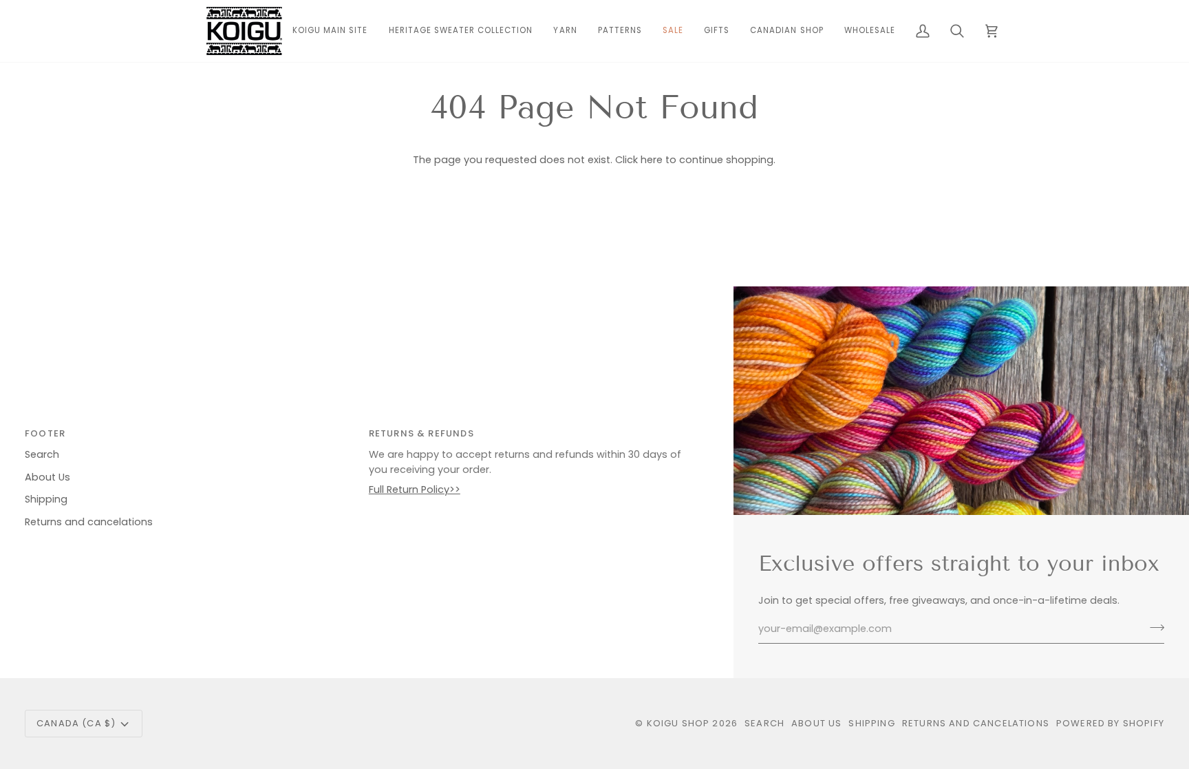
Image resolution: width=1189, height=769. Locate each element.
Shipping (46, 499)
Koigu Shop (678, 723)
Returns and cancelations (89, 522)
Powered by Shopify (1110, 723)
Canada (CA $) (76, 723)
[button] (565, 31)
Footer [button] (45, 433)
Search (42, 454)
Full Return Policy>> (414, 489)
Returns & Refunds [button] (421, 433)
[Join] (1153, 627)
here (652, 160)
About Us (47, 477)
